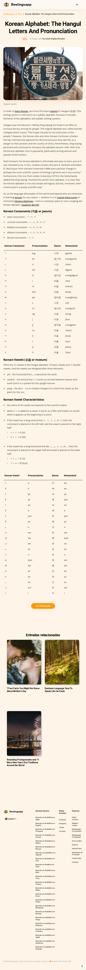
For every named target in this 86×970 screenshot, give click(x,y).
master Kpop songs (67, 197)
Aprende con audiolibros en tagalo (45, 936)
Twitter (61, 827)
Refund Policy (77, 848)
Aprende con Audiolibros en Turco (45, 877)
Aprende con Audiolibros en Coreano (45, 883)
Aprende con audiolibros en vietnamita (45, 942)
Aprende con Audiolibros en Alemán (45, 848)
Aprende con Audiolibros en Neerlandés (45, 907)
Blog (20, 14)
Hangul (53, 111)
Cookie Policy (76, 858)
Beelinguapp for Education (77, 830)
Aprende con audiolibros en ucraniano (45, 930)
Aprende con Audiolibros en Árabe (45, 889)
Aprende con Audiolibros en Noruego (45, 913)
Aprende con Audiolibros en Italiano (45, 842)
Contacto (75, 862)
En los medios (77, 841)
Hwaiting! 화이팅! (30, 204)
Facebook (62, 820)
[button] (77, 4)
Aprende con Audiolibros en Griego (45, 918)
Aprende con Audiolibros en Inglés (45, 818)
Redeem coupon (75, 824)
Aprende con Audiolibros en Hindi (45, 871)
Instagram (62, 823)
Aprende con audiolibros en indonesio (45, 924)
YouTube (62, 831)
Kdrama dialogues (23, 201)
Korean (18, 197)
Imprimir (75, 845)
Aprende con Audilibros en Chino (44, 865)
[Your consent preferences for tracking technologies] (82, 966)
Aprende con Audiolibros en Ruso (45, 860)
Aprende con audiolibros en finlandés (45, 948)
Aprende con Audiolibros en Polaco (45, 901)
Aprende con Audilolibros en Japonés (45, 854)
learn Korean (21, 111)
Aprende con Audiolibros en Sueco (45, 895)
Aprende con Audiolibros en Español (45, 824)
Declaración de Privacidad (77, 853)
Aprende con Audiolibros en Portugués (45, 830)
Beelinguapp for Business (76, 836)
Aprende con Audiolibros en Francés (45, 836)
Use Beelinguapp (43, 606)
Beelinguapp (8, 14)
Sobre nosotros (75, 818)
